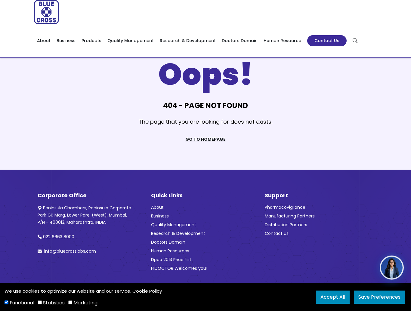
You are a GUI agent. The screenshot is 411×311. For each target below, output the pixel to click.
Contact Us (326, 41)
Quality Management (130, 41)
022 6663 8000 (58, 237)
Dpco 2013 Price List (171, 260)
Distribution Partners (286, 225)
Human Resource (282, 41)
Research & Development (188, 41)
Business (66, 41)
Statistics (53, 302)
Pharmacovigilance (285, 207)
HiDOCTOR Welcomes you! (179, 268)
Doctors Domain (240, 41)
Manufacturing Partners (290, 216)
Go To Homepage (205, 139)
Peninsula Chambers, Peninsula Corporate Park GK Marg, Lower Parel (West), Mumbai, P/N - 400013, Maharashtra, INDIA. (84, 215)
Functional (21, 302)
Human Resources (170, 251)
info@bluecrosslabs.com (69, 251)
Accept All (332, 297)
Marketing (84, 302)
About (44, 41)
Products (91, 41)
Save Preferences (379, 297)
